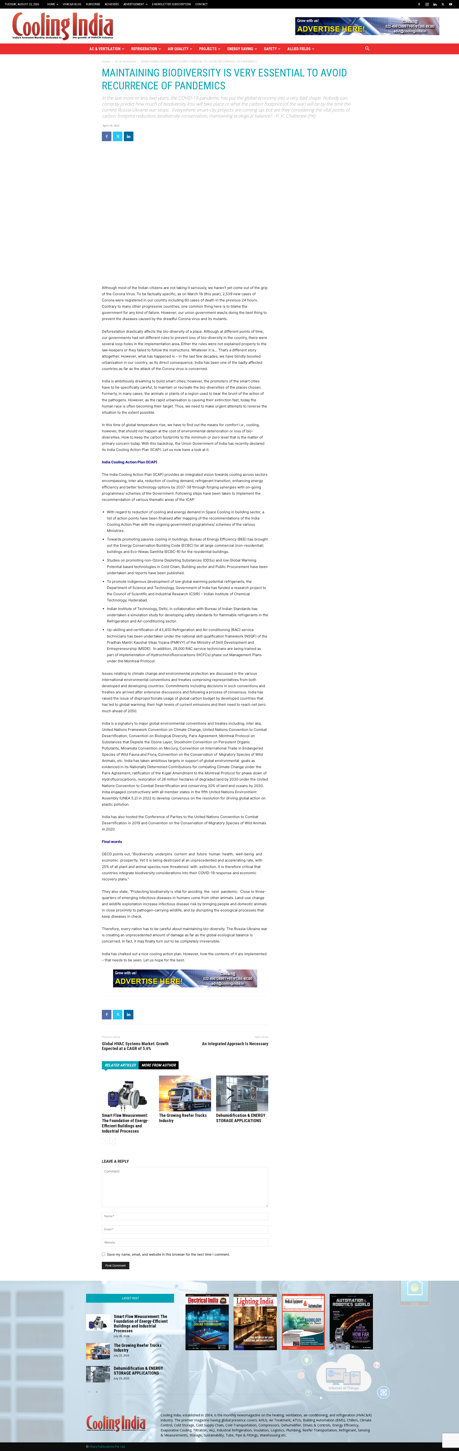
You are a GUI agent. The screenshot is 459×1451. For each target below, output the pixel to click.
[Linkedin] (434, 4)
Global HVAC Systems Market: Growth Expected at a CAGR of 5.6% (135, 1046)
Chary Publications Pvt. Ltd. (107, 1447)
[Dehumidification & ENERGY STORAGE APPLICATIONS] (242, 1093)
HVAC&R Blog (72, 4)
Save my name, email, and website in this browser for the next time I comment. (168, 1254)
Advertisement (133, 4)
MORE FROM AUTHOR (159, 1065)
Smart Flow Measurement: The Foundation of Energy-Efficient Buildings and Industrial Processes (125, 1123)
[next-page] (112, 1141)
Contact (201, 4)
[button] (367, 49)
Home (51, 4)
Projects (208, 49)
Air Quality (178, 49)
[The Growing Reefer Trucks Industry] (185, 1093)
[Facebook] (419, 4)
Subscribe (93, 4)
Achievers (112, 4)
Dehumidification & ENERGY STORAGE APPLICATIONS (240, 1118)
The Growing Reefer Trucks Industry (138, 1348)
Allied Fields (299, 49)
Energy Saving (240, 49)
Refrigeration (144, 49)
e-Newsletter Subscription (171, 4)
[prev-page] (105, 1141)
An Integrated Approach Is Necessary (235, 1043)
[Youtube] (450, 4)
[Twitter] (442, 4)
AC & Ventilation (104, 49)
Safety (270, 49)
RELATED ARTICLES (120, 1065)
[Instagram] (427, 4)
